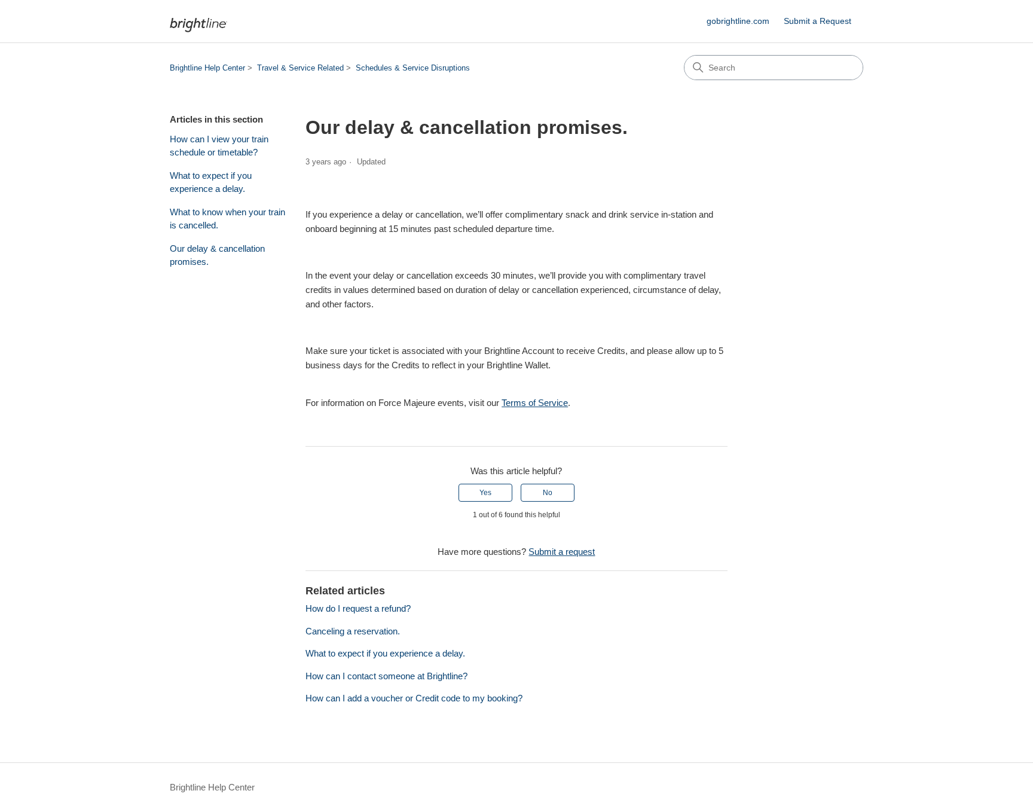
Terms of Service (535, 403)
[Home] (198, 21)
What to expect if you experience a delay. (211, 182)
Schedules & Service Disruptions (413, 67)
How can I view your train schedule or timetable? (219, 146)
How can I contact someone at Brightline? (386, 676)
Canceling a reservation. (352, 631)
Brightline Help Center (207, 67)
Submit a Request (817, 21)
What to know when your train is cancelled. (227, 219)
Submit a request (561, 552)
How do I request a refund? (358, 608)
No (547, 493)
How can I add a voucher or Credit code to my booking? (413, 698)
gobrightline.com (738, 21)
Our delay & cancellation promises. (217, 255)
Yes (485, 493)
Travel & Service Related (300, 67)
